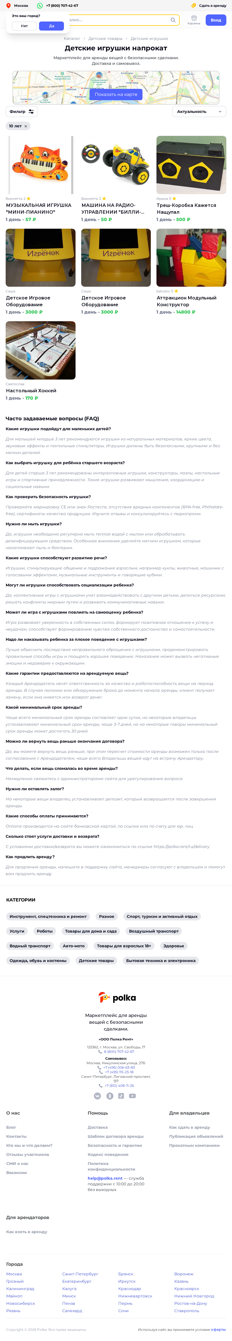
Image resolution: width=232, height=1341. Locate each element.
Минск (69, 1296)
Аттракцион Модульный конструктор (186, 301)
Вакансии (16, 1172)
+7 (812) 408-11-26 (119, 1085)
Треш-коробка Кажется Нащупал (186, 209)
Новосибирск (20, 1303)
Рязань (13, 1310)
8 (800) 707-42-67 (119, 1051)
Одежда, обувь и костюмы (38, 960)
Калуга (69, 1288)
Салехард (72, 1310)
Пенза (68, 1303)
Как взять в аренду (26, 1231)
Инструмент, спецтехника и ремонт (48, 916)
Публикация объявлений (196, 1136)
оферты (218, 1329)
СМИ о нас (17, 1163)
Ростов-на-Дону (190, 1303)
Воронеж (184, 1273)
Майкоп (14, 1296)
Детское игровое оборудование (28, 301)
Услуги (17, 931)
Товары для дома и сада (91, 931)
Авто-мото (74, 945)
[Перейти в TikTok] (121, 1095)
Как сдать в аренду (189, 1127)
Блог (11, 1127)
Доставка (98, 1127)
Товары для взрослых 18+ (124, 945)
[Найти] (173, 20)
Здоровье (174, 945)
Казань (181, 1281)
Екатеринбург (77, 1281)
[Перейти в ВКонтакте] (97, 1095)
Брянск (125, 1273)
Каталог (72, 38)
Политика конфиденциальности (111, 1166)
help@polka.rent (106, 1178)
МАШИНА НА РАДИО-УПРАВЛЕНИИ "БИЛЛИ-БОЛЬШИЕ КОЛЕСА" (111, 209)
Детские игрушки (149, 38)
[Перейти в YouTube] (132, 1095)
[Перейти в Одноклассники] (109, 1095)
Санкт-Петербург (80, 1273)
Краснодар (129, 1288)
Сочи (123, 1310)
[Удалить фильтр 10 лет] (25, 126)
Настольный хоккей (31, 390)
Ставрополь (186, 1310)
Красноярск (186, 1288)
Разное (106, 916)
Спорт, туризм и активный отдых (162, 916)
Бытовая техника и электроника (161, 960)
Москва (14, 1273)
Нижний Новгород (194, 1296)
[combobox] (199, 111)
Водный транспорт (30, 945)
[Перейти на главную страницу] (117, 998)
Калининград (20, 1288)
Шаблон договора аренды (116, 1136)
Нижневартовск (135, 1296)
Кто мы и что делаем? (29, 1145)
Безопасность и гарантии (115, 1145)
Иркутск (127, 1281)
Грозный (15, 1281)
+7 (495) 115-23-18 (119, 1072)
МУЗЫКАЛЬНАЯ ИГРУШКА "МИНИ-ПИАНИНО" (38, 209)
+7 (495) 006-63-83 (119, 1067)
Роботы (45, 931)
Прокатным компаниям (194, 1145)
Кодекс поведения (108, 1154)
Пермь (125, 1303)
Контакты (16, 1136)
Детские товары (106, 38)
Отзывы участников (27, 1154)
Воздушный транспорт (154, 931)
